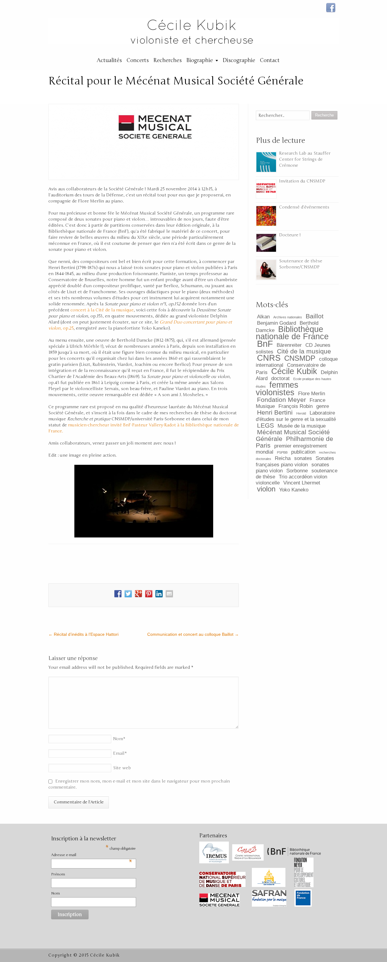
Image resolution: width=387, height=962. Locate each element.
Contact (270, 60)
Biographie (199, 60)
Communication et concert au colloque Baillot (193, 634)
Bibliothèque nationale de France (292, 333)
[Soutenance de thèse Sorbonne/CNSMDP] (266, 269)
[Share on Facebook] (118, 593)
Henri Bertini (275, 412)
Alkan (263, 317)
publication (303, 452)
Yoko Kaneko (293, 490)
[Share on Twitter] (128, 593)
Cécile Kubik (294, 371)
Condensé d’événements (304, 207)
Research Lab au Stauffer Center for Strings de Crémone (304, 159)
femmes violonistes (277, 388)
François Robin (295, 406)
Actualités (109, 60)
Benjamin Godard (276, 323)
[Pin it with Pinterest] (148, 593)
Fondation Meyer (281, 399)
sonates (303, 458)
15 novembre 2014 (191, 93)
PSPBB (282, 452)
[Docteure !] (266, 242)
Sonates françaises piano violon (295, 461)
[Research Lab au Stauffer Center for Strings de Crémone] (266, 162)
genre (322, 406)
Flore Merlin (311, 393)
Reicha (283, 458)
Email (120, 753)
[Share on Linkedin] (159, 593)
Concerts (137, 60)
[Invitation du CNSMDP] (266, 189)
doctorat (280, 378)
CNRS (269, 358)
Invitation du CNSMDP (302, 181)
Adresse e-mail (91, 855)
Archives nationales (287, 317)
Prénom (58, 874)
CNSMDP (299, 358)
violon (266, 489)
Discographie (239, 60)
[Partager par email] (169, 593)
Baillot (315, 316)
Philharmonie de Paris (294, 442)
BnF (265, 344)
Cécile (143, 93)
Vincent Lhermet (301, 483)
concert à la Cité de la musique (102, 310)
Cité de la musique (304, 351)
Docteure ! (290, 235)
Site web (122, 767)
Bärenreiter (289, 345)
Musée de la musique (302, 426)
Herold (301, 413)
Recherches (167, 60)
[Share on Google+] (138, 593)
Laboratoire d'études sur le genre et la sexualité (296, 416)
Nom (119, 738)
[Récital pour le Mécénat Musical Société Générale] (143, 142)
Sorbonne (297, 471)
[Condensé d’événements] (266, 215)
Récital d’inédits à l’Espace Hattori (83, 634)
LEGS (265, 425)
